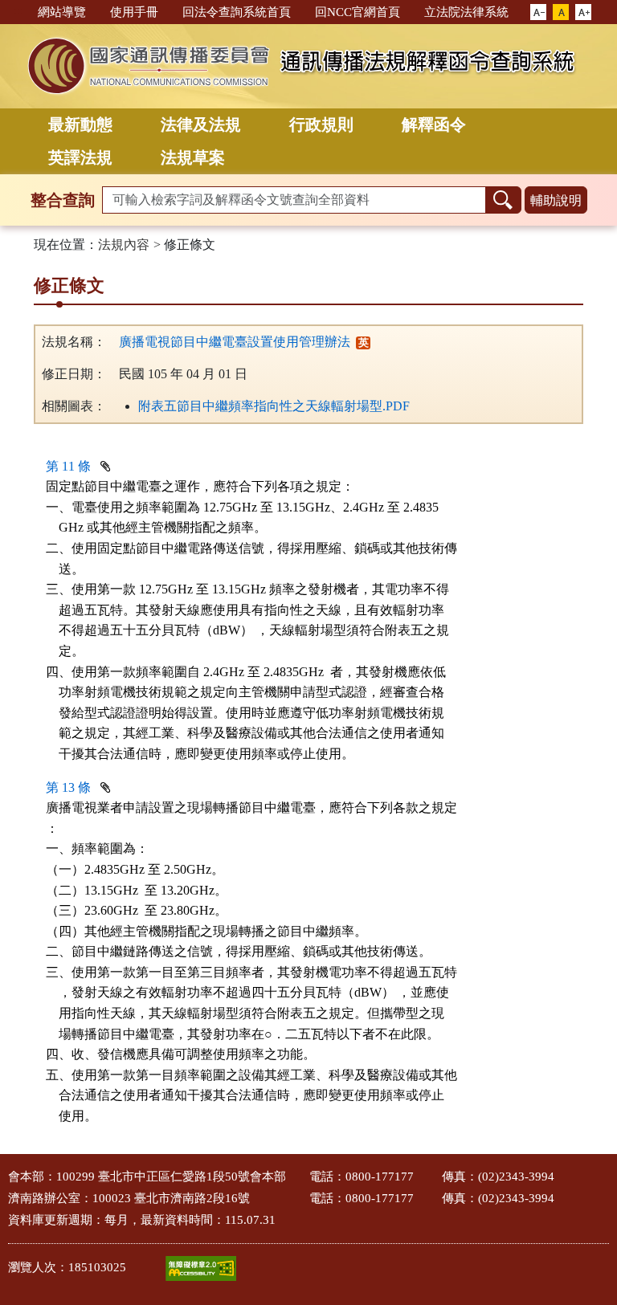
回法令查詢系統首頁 (236, 12)
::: (18, 11)
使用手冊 (134, 12)
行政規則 (321, 124)
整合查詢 (63, 200)
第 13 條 (68, 787)
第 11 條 (68, 466)
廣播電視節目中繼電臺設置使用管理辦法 (234, 342)
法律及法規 (201, 124)
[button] (538, 12)
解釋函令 (434, 124)
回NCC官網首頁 (357, 12)
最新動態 (80, 124)
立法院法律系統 (466, 12)
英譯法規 (80, 157)
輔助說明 (556, 200)
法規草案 (193, 157)
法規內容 (123, 244)
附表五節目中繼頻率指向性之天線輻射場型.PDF (274, 406)
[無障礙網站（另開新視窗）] (200, 1268)
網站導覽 (62, 12)
